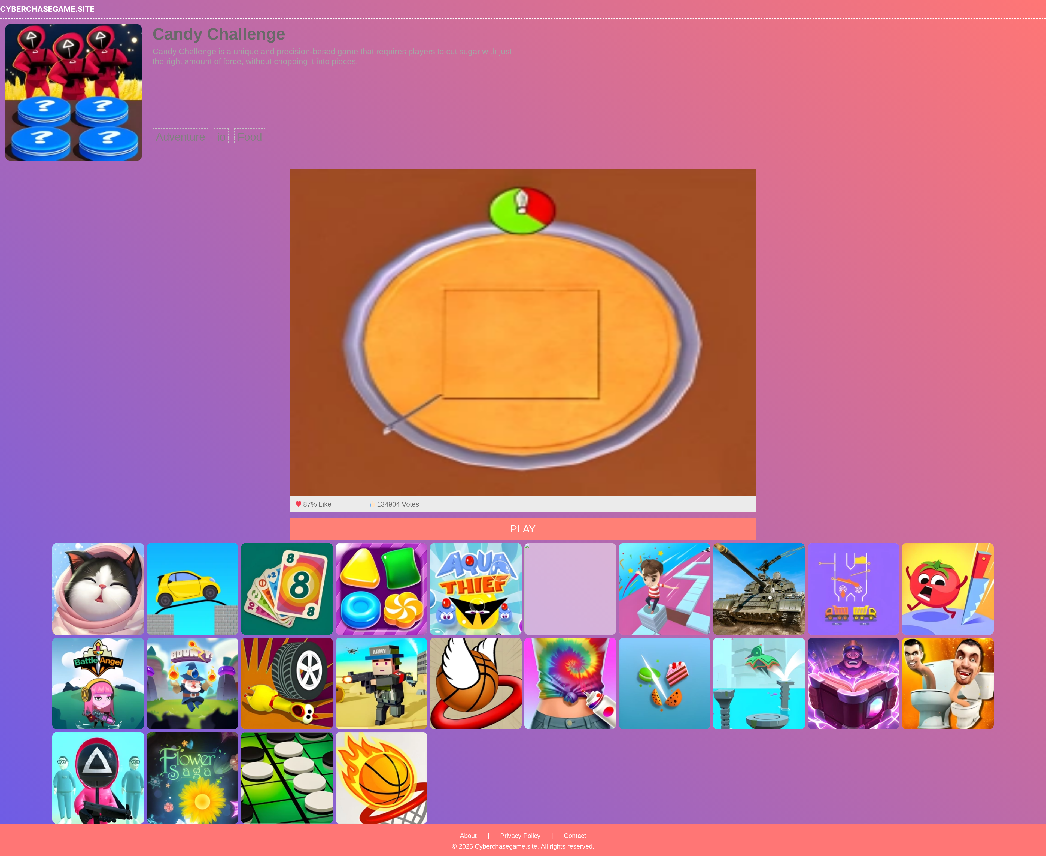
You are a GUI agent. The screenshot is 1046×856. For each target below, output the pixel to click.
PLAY (523, 529)
